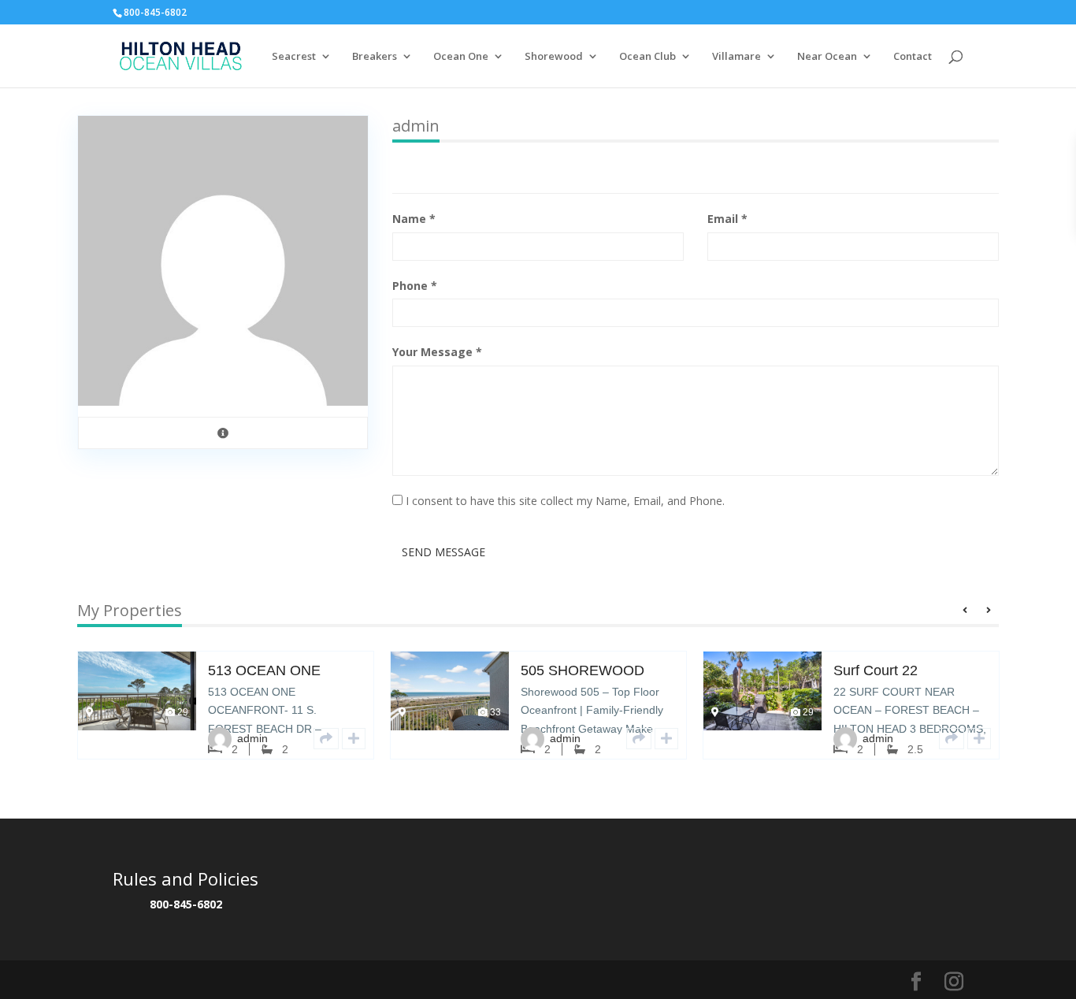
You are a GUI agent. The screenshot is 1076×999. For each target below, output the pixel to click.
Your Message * (437, 351)
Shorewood (554, 56)
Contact (912, 56)
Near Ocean (827, 56)
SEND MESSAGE (443, 551)
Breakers (374, 56)
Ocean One (460, 56)
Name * (414, 218)
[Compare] (353, 738)
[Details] (326, 738)
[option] (225, 717)
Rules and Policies (185, 878)
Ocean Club (647, 56)
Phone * (414, 285)
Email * (727, 218)
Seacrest (294, 56)
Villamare (736, 56)
